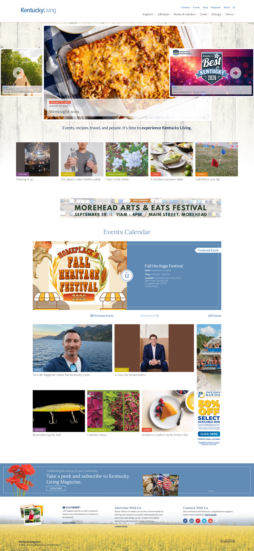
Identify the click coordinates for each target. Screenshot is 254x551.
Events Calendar (127, 232)
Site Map (55, 545)
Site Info (46, 545)
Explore (148, 14)
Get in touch (210, 514)
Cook (203, 14)
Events (196, 7)
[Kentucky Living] (42, 11)
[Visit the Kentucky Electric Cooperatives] (227, 541)
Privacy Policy (33, 545)
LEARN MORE (121, 526)
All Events (214, 315)
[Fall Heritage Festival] (80, 275)
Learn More (69, 522)
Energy (216, 14)
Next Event (148, 315)
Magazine (216, 7)
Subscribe (56, 488)
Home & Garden (184, 14)
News (229, 14)
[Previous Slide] (18, 73)
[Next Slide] (235, 73)
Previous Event (103, 315)
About (227, 7)
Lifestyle (163, 14)
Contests (185, 7)
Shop (205, 7)
